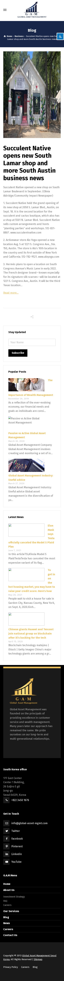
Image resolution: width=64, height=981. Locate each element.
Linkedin (16, 854)
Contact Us (10, 935)
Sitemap (38, 959)
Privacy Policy (10, 967)
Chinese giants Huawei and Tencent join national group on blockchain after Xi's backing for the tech (30, 633)
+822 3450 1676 (20, 800)
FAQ (5, 901)
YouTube (16, 861)
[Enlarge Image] (32, 94)
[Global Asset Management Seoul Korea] (32, 10)
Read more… (11, 292)
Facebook (17, 838)
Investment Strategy (14, 896)
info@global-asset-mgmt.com (29, 823)
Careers (7, 905)
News (6, 923)
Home (6, 884)
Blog (6, 917)
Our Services (11, 911)
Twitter (15, 831)
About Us (8, 890)
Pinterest (17, 846)
